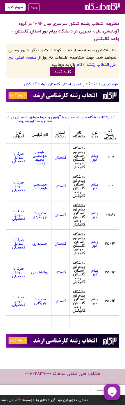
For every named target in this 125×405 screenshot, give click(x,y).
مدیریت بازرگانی (39, 301)
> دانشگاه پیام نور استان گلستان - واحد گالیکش (62, 84)
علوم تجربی (110, 84)
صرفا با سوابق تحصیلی (18, 157)
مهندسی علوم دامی (39, 186)
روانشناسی (39, 272)
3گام (18, 400)
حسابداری (39, 243)
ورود (34, 7)
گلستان (60, 157)
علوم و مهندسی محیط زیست (40, 157)
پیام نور (94, 157)
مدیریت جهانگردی (40, 215)
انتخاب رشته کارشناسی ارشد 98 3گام (101, 6)
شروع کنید (15, 7)
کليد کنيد (62, 71)
